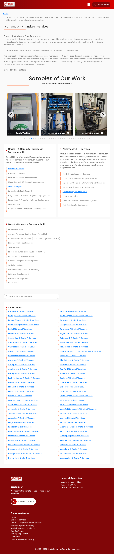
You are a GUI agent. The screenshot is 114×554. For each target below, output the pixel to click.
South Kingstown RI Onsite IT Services (76, 396)
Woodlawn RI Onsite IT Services (73, 449)
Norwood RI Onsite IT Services (73, 320)
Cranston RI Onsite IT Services (21, 360)
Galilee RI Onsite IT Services (20, 396)
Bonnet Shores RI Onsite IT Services (23, 320)
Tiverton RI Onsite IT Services (72, 400)
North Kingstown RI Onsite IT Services (76, 315)
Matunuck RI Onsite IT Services (21, 436)
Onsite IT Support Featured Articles (26, 522)
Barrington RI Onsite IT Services (22, 315)
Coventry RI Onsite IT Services (21, 351)
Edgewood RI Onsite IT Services (21, 382)
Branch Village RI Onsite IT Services (23, 324)
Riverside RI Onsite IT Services (73, 364)
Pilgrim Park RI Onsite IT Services (74, 333)
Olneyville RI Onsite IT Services (73, 324)
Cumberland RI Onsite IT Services (22, 369)
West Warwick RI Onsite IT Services (75, 440)
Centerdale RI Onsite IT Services (22, 338)
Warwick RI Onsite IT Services (73, 422)
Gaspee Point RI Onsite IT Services (23, 400)
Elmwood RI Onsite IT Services (21, 391)
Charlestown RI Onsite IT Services (22, 347)
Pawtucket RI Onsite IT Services (74, 329)
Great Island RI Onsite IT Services (22, 404)
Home (5, 14)
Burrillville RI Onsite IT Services (21, 333)
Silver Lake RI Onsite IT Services (73, 382)
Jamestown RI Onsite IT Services (22, 413)
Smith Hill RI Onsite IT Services (73, 391)
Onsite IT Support (15, 186)
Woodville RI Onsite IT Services (73, 453)
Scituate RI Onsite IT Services (72, 373)
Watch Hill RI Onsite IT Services (73, 431)
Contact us (15, 536)
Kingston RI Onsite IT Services (21, 422)
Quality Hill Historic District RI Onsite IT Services (80, 351)
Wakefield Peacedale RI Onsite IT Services (78, 409)
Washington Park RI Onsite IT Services (76, 427)
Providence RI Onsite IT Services (74, 347)
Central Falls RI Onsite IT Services (22, 342)
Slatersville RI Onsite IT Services (74, 387)
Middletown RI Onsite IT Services (22, 440)
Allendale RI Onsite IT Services (21, 311)
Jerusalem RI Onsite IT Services (21, 418)
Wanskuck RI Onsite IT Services (73, 413)
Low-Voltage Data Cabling (22, 525)
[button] (11, 115)
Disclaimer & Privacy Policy (22, 539)
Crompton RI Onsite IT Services (21, 364)
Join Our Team (17, 531)
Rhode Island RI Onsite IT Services (74, 360)
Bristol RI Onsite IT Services (20, 329)
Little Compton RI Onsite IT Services (23, 431)
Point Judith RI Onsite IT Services (74, 338)
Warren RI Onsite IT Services (72, 418)
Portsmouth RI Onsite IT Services (74, 342)
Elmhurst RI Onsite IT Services (21, 387)
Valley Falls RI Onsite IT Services (74, 404)
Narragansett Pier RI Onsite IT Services (25, 453)
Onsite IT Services (16, 169)
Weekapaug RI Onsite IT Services (74, 436)
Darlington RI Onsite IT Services (21, 373)
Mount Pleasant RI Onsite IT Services (24, 444)
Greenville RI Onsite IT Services (21, 409)
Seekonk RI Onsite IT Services (73, 378)
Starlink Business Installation (23, 528)
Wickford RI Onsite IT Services (73, 444)
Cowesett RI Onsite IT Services (21, 356)
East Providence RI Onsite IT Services (24, 378)
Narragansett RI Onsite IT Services (23, 449)
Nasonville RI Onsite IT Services (21, 458)
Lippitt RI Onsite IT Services (20, 427)
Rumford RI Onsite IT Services (73, 369)
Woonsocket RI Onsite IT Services (74, 458)
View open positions (19, 534)
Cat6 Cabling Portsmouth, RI (75, 191)
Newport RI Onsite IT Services (73, 311)
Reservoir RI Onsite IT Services (73, 356)
